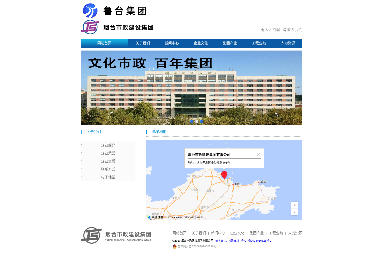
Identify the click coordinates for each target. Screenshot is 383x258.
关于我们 (143, 43)
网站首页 (104, 43)
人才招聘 (272, 30)
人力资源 (288, 43)
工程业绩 (259, 43)
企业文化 (201, 43)
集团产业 (230, 43)
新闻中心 (172, 43)
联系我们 (294, 30)
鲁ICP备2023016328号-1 (256, 240)
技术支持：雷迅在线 (227, 240)
